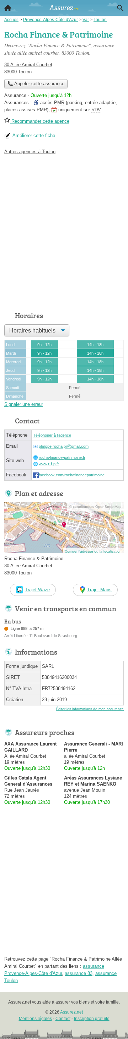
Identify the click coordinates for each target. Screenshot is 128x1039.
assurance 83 (78, 973)
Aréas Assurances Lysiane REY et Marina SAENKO (93, 781)
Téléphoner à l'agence (52, 435)
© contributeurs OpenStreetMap (95, 507)
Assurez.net (71, 1012)
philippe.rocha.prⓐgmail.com (64, 446)
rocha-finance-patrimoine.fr (62, 457)
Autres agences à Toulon (29, 151)
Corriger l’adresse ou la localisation (93, 551)
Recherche (120, 8)
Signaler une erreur (23, 404)
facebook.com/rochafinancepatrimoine (72, 475)
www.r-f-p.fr (49, 464)
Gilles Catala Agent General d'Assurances (28, 781)
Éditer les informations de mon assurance (90, 709)
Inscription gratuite (92, 1018)
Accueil (8, 8)
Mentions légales (35, 1018)
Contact (62, 1018)
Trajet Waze (37, 589)
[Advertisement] (64, 231)
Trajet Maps (99, 589)
